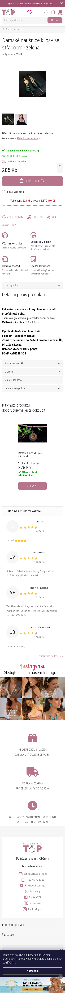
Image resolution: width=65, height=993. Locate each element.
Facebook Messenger (35, 885)
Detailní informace (27, 138)
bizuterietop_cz (35, 909)
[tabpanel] (32, 454)
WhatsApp (35, 891)
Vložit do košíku (35, 181)
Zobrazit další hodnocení (49, 656)
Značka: (9, 225)
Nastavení (32, 971)
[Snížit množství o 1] (60, 170)
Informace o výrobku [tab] (15, 388)
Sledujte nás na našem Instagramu (33, 672)
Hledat (55, 20)
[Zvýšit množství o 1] (60, 165)
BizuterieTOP (35, 897)
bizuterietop (35, 903)
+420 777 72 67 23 (35, 879)
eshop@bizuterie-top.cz (35, 873)
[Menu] (60, 11)
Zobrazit (32, 486)
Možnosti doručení (17, 161)
